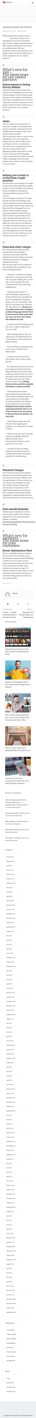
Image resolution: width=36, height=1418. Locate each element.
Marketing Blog (10, 1343)
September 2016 (11, 966)
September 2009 (11, 1312)
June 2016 (9, 975)
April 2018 (9, 896)
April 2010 (9, 1281)
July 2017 (9, 935)
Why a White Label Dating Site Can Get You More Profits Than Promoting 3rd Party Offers (17, 717)
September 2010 (11, 1259)
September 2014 (11, 1058)
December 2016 (10, 957)
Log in (8, 1378)
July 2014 (9, 1067)
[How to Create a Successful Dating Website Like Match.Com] (18, 735)
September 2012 (11, 1154)
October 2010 (10, 1255)
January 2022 (10, 861)
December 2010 (10, 1246)
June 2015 (9, 1027)
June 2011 (9, 1220)
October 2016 (10, 962)
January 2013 (10, 1137)
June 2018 (9, 887)
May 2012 (9, 1172)
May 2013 (9, 1119)
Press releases (10, 1356)
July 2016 (9, 971)
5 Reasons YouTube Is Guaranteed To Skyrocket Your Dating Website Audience (17, 780)
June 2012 (9, 1168)
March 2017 (9, 953)
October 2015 (10, 1010)
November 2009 (11, 1303)
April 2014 (9, 1080)
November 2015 (11, 1006)
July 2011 (9, 1216)
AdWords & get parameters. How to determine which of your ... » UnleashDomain (15, 802)
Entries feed (9, 1382)
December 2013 (10, 1097)
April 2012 (9, 1176)
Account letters (10, 1330)
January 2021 (10, 879)
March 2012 (10, 1181)
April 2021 (9, 865)
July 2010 (9, 1268)
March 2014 (9, 1084)
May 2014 (9, 1076)
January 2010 (10, 1295)
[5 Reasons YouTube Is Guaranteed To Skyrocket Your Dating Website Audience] (18, 766)
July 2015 (9, 1023)
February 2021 (10, 874)
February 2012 (10, 1185)
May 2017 (9, 944)
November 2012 (11, 1146)
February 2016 (10, 992)
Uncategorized (10, 1360)
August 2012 (10, 1159)
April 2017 (9, 949)
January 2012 (10, 1189)
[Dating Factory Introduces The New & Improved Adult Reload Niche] (18, 637)
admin (15, 593)
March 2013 (10, 1128)
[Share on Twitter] (8, 603)
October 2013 (10, 1106)
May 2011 (9, 1224)
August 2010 (10, 1264)
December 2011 (10, 1194)
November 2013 (11, 1102)
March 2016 (9, 988)
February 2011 (10, 1238)
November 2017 (11, 918)
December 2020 (11, 883)
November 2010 (11, 1251)
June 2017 (9, 940)
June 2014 (9, 1071)
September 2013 (11, 1111)
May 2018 (9, 892)
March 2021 (10, 870)
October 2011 (10, 1203)
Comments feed (10, 1387)
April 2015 (9, 1036)
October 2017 (10, 922)
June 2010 (9, 1273)
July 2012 (9, 1163)
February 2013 (10, 1133)
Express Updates (11, 1338)
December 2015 (10, 1001)
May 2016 (9, 979)
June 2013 (9, 1115)
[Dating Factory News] (12, 2)
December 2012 (10, 1141)
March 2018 (10, 900)
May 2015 (9, 1032)
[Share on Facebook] (18, 603)
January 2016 (10, 997)
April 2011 (9, 1229)
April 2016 (9, 984)
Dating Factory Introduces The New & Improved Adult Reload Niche (17, 651)
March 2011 (9, 1233)
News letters (22, 31)
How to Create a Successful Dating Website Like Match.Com (17, 749)
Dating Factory (17, 1415)
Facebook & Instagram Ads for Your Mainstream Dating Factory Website (17, 684)
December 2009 (11, 1299)
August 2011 (9, 1211)
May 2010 (9, 1277)
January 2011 (10, 1242)
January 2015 (10, 1049)
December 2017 (10, 914)
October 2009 (10, 1308)
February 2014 (10, 1089)
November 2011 (11, 1198)
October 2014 (10, 1054)
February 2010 (10, 1290)
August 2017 (9, 931)
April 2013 (9, 1124)
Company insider (11, 1334)
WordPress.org (10, 1391)
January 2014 (10, 1093)
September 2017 (11, 927)
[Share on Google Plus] (28, 603)
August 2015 (10, 1019)
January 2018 (10, 909)
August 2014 (9, 1062)
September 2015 (11, 1014)
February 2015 (10, 1045)
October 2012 (10, 1150)
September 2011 (11, 1207)
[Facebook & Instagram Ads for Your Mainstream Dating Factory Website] (18, 670)
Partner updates (11, 1352)
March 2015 (10, 1041)
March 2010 (10, 1286)
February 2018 (10, 905)
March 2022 (10, 857)
